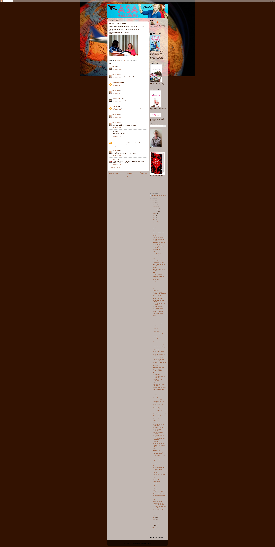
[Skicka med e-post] (130, 60)
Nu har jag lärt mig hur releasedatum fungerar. (158, 504)
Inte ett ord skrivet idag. (158, 311)
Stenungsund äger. (157, 253)
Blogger (149, 543)
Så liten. (154, 317)
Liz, (153, 228)
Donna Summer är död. (158, 357)
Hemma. (155, 251)
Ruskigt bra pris (156, 481)
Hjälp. (154, 258)
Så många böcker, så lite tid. (159, 387)
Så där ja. (155, 472)
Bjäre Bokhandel (156, 463)
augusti (155, 213)
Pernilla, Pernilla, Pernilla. (158, 486)
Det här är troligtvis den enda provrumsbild (158, 370)
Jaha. (154, 288)
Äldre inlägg (143, 173)
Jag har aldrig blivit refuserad (157, 430)
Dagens (154, 448)
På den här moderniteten (158, 237)
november (155, 208)
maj (154, 219)
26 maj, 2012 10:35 (117, 69)
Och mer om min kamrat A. (159, 242)
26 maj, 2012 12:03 (117, 109)
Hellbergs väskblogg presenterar (157, 380)
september (155, 211)
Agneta (114, 66)
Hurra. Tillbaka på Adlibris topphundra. (158, 247)
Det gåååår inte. (156, 374)
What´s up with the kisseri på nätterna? (158, 360)
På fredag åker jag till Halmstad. (157, 461)
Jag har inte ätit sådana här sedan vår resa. (159, 355)
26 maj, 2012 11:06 (117, 77)
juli (154, 215)
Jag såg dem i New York (158, 509)
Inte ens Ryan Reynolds (158, 221)
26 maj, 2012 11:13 (117, 93)
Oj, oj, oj (155, 465)
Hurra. (154, 497)
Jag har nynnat (156, 244)
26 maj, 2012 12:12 (117, 117)
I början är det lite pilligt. (158, 298)
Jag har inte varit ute (157, 260)
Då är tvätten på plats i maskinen (158, 433)
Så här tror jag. (156, 349)
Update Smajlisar (157, 255)
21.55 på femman (157, 396)
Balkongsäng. (156, 286)
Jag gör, (154, 511)
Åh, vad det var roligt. (157, 274)
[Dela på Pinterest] (136, 60)
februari (155, 521)
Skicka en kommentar (116, 167)
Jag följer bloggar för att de (159, 467)
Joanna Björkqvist (117, 98)
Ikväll (154, 499)
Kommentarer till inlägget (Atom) (124, 176)
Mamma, (155, 267)
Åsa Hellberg (116, 74)
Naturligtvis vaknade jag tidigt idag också (158, 402)
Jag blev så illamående (158, 427)
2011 (153, 525)
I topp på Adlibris (156, 483)
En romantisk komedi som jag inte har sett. (159, 223)
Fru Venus (115, 159)
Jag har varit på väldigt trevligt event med (158, 405)
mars (154, 519)
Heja (154, 422)
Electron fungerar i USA (158, 389)
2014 (153, 200)
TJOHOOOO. (156, 479)
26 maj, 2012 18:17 (117, 155)
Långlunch (155, 283)
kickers (141, 543)
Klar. (154, 230)
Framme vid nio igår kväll (158, 344)
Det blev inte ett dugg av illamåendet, (158, 425)
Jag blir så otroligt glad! (158, 306)
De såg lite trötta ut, (157, 249)
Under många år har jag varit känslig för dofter (158, 491)
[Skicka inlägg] (128, 60)
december (155, 206)
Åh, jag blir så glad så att (158, 458)
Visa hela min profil (154, 29)
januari (154, 523)
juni (154, 217)
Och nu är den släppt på (158, 493)
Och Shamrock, (156, 235)
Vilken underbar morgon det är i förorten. (159, 507)
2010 (153, 527)
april (154, 517)
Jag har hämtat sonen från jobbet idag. (159, 439)
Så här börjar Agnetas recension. (158, 330)
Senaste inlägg (113, 173)
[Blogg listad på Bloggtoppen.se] (158, 195)
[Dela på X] (133, 60)
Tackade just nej (156, 513)
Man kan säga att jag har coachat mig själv (158, 296)
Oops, (154, 256)
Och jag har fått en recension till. (157, 408)
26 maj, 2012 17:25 (117, 136)
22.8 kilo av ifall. (156, 450)
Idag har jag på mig (157, 501)
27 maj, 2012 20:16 (117, 164)
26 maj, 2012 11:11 (117, 85)
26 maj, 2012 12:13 (117, 127)
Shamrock (115, 106)
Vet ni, (154, 372)
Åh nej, (154, 382)
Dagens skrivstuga (157, 514)
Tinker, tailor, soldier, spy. (158, 367)
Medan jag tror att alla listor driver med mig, (159, 416)
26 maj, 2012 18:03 (117, 146)
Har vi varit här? (156, 319)
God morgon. (156, 279)
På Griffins (155, 477)
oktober (155, 209)
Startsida (129, 173)
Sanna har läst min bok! (158, 262)
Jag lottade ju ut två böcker (159, 399)
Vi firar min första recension (159, 457)
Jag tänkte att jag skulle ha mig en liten (159, 324)
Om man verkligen (157, 281)
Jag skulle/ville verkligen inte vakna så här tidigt (159, 453)
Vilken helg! (155, 338)
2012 (153, 204)
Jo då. (154, 315)
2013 (153, 202)
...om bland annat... (117, 82)
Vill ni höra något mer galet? (159, 413)
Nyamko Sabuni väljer (158, 313)
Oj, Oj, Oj (155, 272)
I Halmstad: (155, 365)
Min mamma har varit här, (158, 443)
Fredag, (154, 285)
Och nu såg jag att (157, 418)
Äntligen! (155, 488)
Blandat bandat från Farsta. (159, 455)
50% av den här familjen (158, 333)
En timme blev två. (157, 441)
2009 (153, 529)
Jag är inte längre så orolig (159, 495)
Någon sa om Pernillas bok (159, 485)
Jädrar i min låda (156, 397)
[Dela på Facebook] (134, 60)
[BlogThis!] (132, 60)
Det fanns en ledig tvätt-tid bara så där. (159, 377)
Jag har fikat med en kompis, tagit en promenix (159, 293)
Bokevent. (155, 339)
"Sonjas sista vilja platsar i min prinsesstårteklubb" (158, 347)
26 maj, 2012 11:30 (117, 101)
